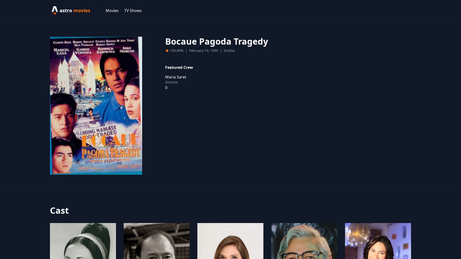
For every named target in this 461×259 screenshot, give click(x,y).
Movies (112, 10)
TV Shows (133, 10)
